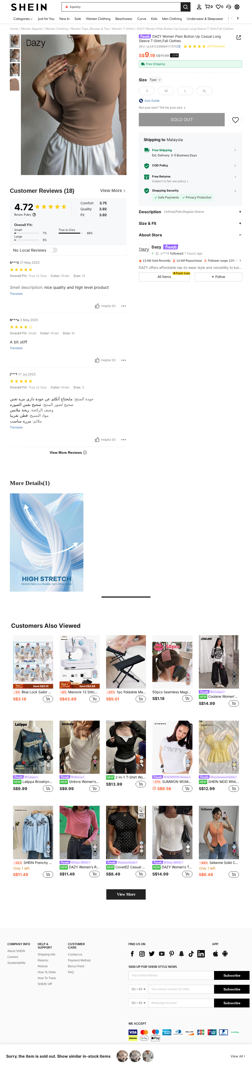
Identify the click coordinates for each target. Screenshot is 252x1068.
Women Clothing (56, 29)
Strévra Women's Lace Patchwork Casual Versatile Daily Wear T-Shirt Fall (80, 782)
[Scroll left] (232, 18)
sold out (182, 119)
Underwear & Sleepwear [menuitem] (205, 19)
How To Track (47, 978)
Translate (16, 293)
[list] (167, 953)
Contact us (75, 954)
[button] (229, 7)
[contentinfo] (189, 1035)
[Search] (185, 7)
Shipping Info (46, 954)
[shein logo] (29, 7)
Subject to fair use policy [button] (169, 181)
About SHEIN (16, 951)
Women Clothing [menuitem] (98, 19)
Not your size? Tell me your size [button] (161, 107)
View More (126, 894)
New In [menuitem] (64, 19)
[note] (33, 686)
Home (14, 29)
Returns (43, 960)
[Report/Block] (123, 306)
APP (215, 944)
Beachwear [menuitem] (123, 19)
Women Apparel (31, 29)
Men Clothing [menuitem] (172, 19)
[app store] (215, 956)
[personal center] (199, 7)
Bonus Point (76, 966)
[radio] (147, 91)
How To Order (47, 972)
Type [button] (153, 79)
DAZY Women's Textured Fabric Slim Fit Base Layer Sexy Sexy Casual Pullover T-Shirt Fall (172, 867)
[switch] (53, 250)
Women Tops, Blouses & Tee (90, 29)
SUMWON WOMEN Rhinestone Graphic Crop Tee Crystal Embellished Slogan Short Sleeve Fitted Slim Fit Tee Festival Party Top (172, 782)
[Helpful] (97, 306)
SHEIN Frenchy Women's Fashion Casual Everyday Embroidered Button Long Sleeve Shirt (33, 863)
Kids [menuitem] (154, 19)
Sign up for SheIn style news (152, 967)
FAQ (71, 972)
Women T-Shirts (123, 29)
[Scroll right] (237, 18)
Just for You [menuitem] (46, 19)
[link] (209, 7)
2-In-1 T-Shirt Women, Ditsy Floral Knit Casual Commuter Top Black (126, 777)
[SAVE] (235, 119)
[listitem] (33, 674)
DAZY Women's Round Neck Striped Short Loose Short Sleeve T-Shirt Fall (80, 867)
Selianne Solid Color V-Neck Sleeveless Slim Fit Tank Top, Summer (219, 863)
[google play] (224, 956)
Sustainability (16, 963)
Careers (12, 957)
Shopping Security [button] (165, 190)
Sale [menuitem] (78, 19)
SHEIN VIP (45, 984)
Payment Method (79, 960)
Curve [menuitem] (141, 19)
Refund (42, 966)
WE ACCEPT (137, 1023)
